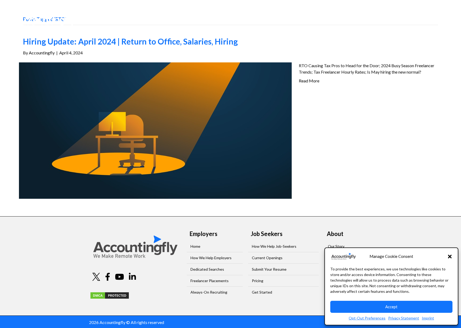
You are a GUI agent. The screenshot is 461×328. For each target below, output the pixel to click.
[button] (449, 256)
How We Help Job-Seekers (274, 246)
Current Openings (267, 257)
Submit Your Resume (269, 269)
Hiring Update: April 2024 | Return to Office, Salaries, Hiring (130, 41)
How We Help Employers (211, 257)
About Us (364, 17)
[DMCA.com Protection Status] (110, 294)
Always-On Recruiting (208, 292)
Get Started (262, 292)
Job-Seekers (332, 17)
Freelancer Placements (209, 280)
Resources (409, 17)
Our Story (336, 246)
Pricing (257, 280)
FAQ (388, 17)
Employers (299, 17)
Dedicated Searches (207, 269)
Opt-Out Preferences (367, 318)
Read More (309, 80)
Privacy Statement (403, 318)
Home (195, 246)
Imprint (428, 318)
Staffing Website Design (315, 322)
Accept (391, 306)
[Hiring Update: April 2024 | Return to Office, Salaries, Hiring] (155, 130)
